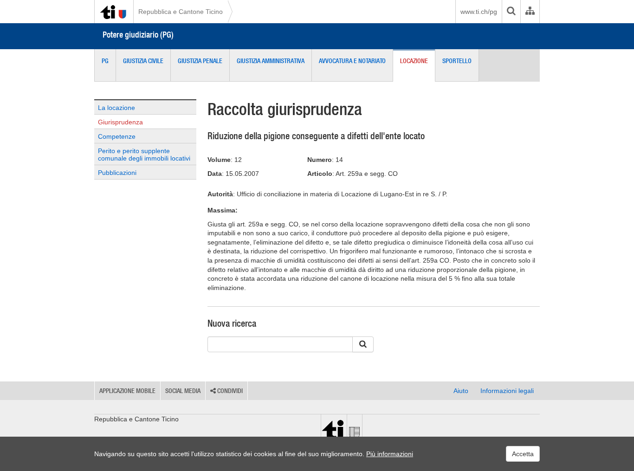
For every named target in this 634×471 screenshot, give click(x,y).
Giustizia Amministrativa (270, 61)
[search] (511, 11)
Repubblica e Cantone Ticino (180, 11)
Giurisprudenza (120, 122)
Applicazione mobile (127, 391)
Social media (183, 391)
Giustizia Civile (143, 61)
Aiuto (460, 390)
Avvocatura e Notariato (352, 61)
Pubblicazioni (117, 172)
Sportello (457, 61)
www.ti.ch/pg (478, 11)
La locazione (116, 107)
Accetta (523, 454)
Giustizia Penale (200, 61)
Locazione (414, 61)
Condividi (229, 391)
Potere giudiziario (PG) (138, 34)
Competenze (117, 136)
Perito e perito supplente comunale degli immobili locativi (144, 154)
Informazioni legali (507, 390)
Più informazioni (389, 454)
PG (105, 61)
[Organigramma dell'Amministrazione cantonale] (529, 11)
